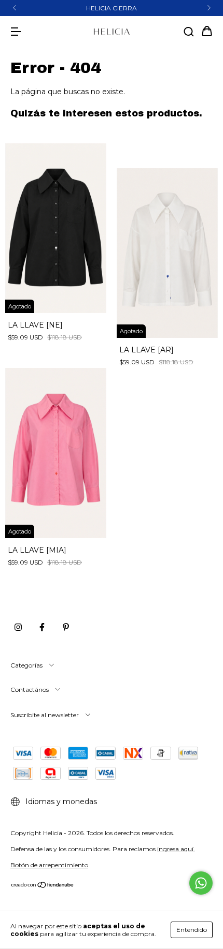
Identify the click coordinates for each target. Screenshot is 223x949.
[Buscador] (189, 32)
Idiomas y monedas (60, 801)
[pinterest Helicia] (66, 627)
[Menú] (15, 32)
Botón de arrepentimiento (49, 865)
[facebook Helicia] (42, 627)
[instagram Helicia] (18, 627)
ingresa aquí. (176, 849)
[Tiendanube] (42, 886)
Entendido (191, 929)
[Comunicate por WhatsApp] (201, 883)
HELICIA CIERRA (111, 8)
